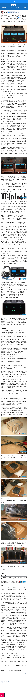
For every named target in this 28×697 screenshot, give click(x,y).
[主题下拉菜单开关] (26, 1)
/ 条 (13, 1)
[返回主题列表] (1, 1)
